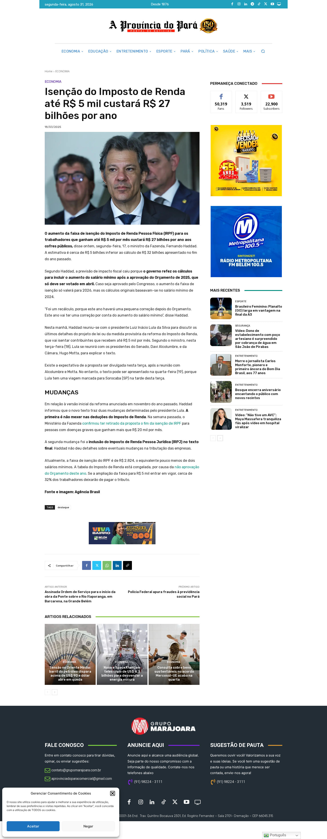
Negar (88, 826)
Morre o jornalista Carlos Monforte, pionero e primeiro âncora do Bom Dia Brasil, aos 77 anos (257, 367)
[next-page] (54, 692)
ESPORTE (240, 301)
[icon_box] (73, 771)
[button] (112, 793)
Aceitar (33, 826)
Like (221, 94)
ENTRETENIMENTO (246, 356)
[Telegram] (252, 4)
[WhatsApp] (107, 565)
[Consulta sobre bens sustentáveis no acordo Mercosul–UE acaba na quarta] (174, 654)
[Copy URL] (127, 565)
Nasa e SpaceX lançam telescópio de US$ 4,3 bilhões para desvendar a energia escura (122, 674)
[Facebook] (232, 4)
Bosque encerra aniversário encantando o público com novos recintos (258, 394)
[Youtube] (272, 4)
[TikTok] (259, 4)
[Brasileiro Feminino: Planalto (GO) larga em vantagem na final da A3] (221, 308)
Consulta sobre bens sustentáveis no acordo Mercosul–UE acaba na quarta (174, 674)
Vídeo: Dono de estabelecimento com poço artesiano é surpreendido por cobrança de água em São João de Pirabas (257, 339)
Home (48, 71)
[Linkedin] (245, 4)
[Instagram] (239, 4)
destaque (63, 507)
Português (277, 835)
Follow (246, 94)
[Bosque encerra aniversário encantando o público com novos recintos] (221, 392)
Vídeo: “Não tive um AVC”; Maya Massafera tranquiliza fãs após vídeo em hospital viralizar (258, 421)
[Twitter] (265, 4)
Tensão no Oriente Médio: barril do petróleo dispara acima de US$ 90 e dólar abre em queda (70, 674)
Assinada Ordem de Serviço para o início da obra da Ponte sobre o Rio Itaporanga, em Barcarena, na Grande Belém (80, 596)
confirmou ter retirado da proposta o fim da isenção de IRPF (131, 423)
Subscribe (272, 94)
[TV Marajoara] (279, 4)
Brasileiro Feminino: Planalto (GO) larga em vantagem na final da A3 (258, 311)
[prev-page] (47, 692)
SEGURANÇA (242, 326)
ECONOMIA (62, 71)
